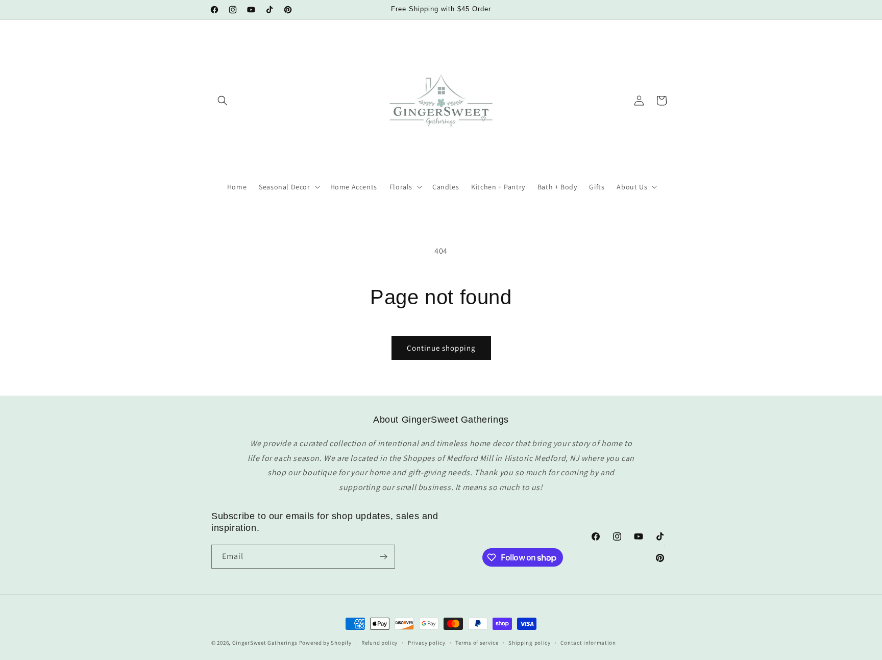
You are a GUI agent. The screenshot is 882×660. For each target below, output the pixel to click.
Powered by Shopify (325, 642)
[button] (222, 100)
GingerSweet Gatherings (265, 642)
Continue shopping (441, 348)
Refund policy (379, 642)
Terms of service (476, 642)
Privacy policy (427, 642)
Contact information (588, 642)
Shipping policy (529, 642)
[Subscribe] (383, 557)
